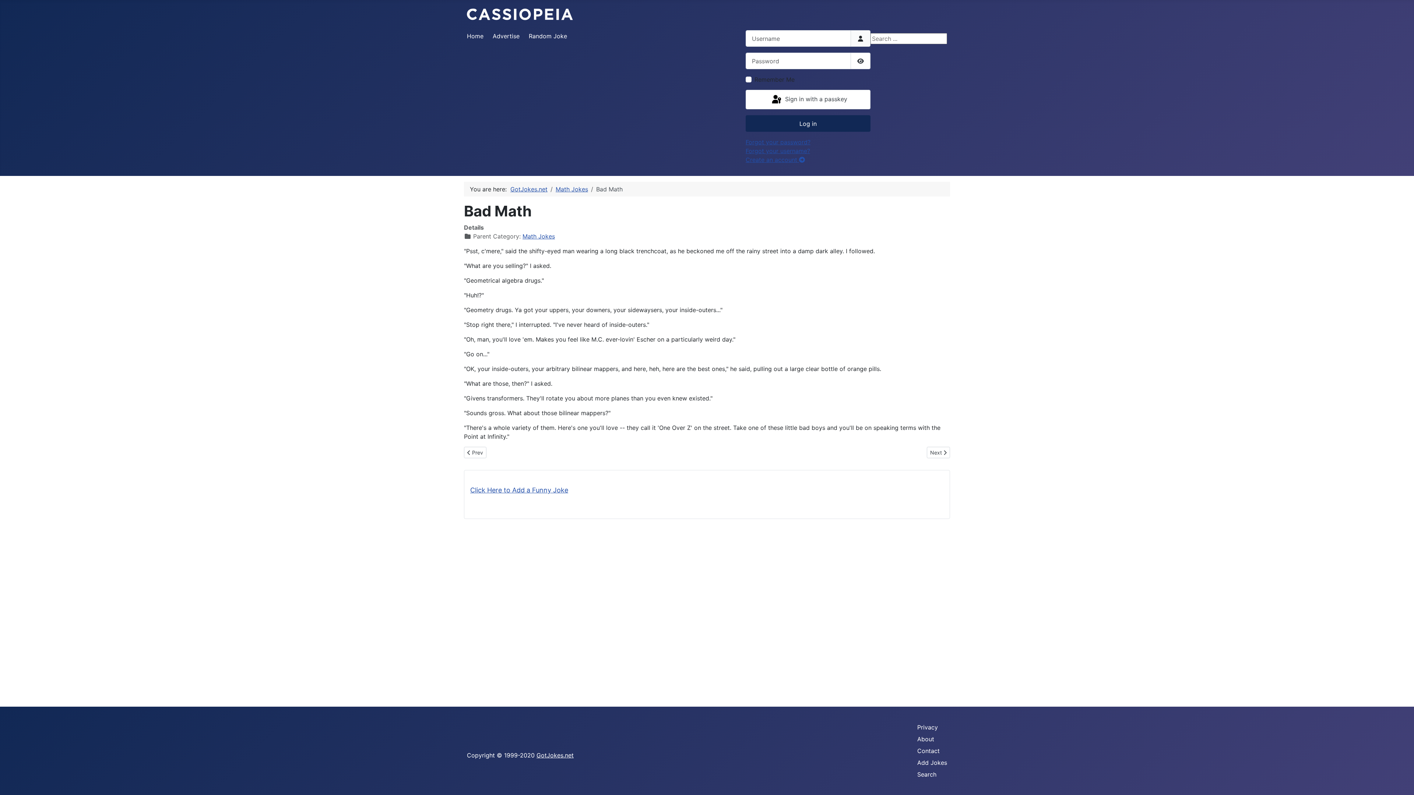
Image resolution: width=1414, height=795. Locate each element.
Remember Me (775, 79)
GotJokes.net (555, 755)
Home (475, 36)
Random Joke (548, 36)
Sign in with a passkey (815, 99)
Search (926, 774)
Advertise (506, 36)
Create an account (772, 159)
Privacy (927, 727)
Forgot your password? (778, 142)
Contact (928, 751)
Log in (808, 123)
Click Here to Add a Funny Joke (519, 490)
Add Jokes (932, 762)
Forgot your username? (778, 151)
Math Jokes (539, 236)
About (925, 739)
